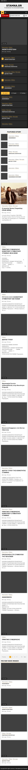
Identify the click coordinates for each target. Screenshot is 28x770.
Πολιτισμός (11, 64)
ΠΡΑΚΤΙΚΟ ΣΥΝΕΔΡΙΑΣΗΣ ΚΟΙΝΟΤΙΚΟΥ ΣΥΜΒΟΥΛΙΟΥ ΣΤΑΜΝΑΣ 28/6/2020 (11, 251)
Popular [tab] (14, 93)
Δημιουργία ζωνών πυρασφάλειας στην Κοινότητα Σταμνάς (13, 385)
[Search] (26, 12)
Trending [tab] (23, 93)
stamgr (9, 51)
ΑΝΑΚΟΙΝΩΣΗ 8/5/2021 (14, 177)
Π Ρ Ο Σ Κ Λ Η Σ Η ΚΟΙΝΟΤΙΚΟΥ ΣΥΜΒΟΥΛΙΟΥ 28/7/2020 (12, 298)
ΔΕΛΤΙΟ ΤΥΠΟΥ (8, 73)
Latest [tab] (6, 93)
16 (21, 656)
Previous (4, 656)
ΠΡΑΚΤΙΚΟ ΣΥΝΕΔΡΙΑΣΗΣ (11, 639)
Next (25, 656)
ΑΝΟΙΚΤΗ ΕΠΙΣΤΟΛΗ (13, 15)
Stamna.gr (14, 5)
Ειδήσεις (13, 57)
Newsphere (18, 768)
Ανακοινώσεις (7, 57)
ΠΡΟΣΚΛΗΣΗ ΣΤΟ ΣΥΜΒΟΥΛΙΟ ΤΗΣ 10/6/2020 (13, 555)
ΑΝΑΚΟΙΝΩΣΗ (8, 88)
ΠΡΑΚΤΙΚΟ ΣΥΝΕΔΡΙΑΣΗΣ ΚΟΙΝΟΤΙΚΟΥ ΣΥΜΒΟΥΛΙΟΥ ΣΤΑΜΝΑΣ (11, 513)
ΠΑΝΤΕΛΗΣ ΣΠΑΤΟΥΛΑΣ (10, 66)
